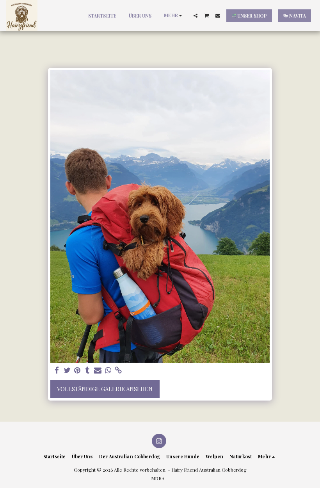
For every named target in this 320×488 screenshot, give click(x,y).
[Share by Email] (97, 370)
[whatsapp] (108, 370)
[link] (118, 370)
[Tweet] (67, 370)
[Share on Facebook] (56, 370)
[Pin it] (77, 370)
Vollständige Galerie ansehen (105, 389)
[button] (195, 15)
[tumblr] (87, 370)
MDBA (158, 478)
